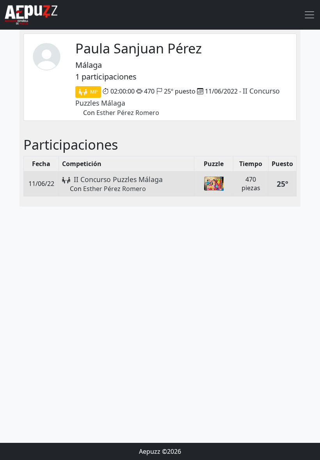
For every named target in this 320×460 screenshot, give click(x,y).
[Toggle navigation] (309, 15)
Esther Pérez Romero (127, 112)
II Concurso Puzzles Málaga (118, 179)
